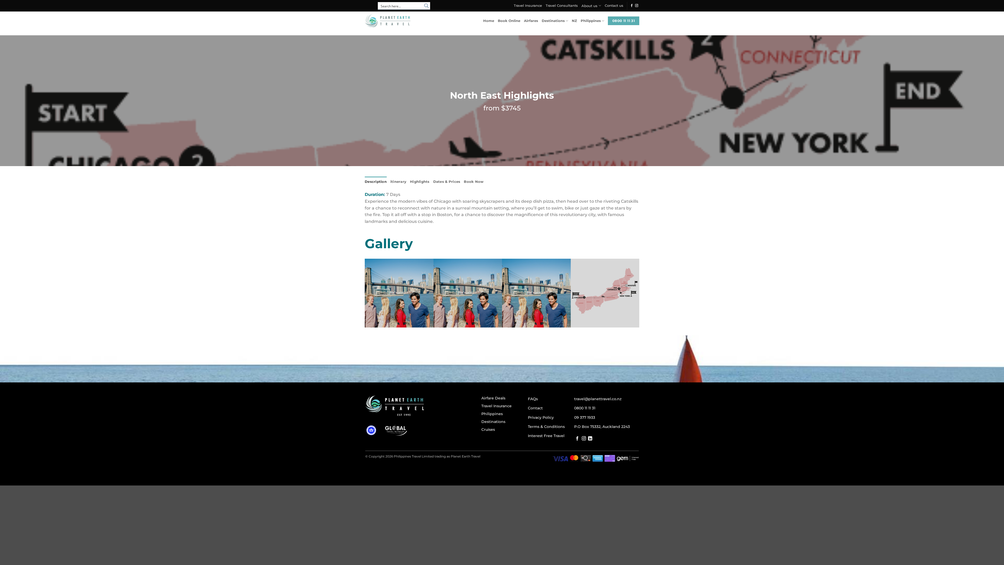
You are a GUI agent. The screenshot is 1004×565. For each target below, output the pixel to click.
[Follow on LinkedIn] (590, 438)
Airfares (531, 21)
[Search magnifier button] (426, 5)
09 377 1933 (584, 417)
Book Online (509, 21)
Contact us (614, 6)
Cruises (488, 429)
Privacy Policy (541, 417)
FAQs (533, 399)
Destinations (553, 21)
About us (589, 6)
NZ (574, 21)
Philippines (591, 21)
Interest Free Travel (546, 436)
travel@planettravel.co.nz (597, 399)
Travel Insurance (528, 6)
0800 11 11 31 (584, 408)
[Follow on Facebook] (631, 6)
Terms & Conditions (546, 427)
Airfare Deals (493, 398)
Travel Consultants (562, 6)
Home (488, 21)
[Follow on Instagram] (636, 6)
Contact (535, 408)
